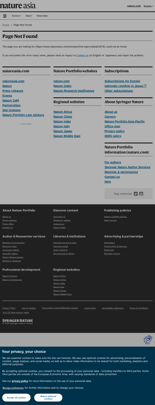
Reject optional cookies (48, 397)
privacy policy (20, 380)
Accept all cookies (16, 397)
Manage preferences (13, 388)
